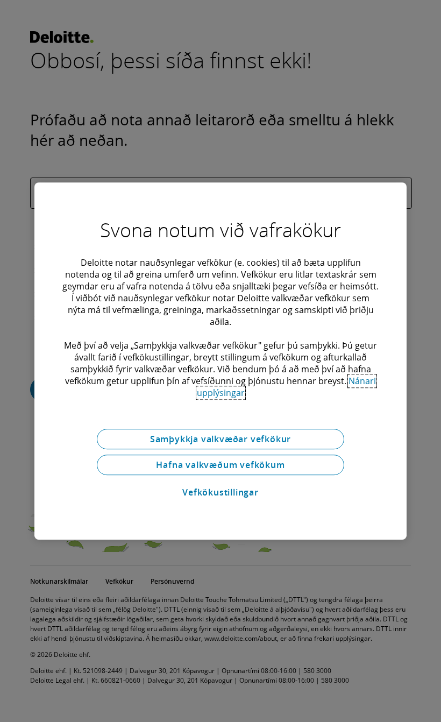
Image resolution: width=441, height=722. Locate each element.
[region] (220, 361)
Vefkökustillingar (220, 492)
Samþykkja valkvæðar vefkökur (220, 439)
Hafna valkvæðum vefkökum (220, 465)
